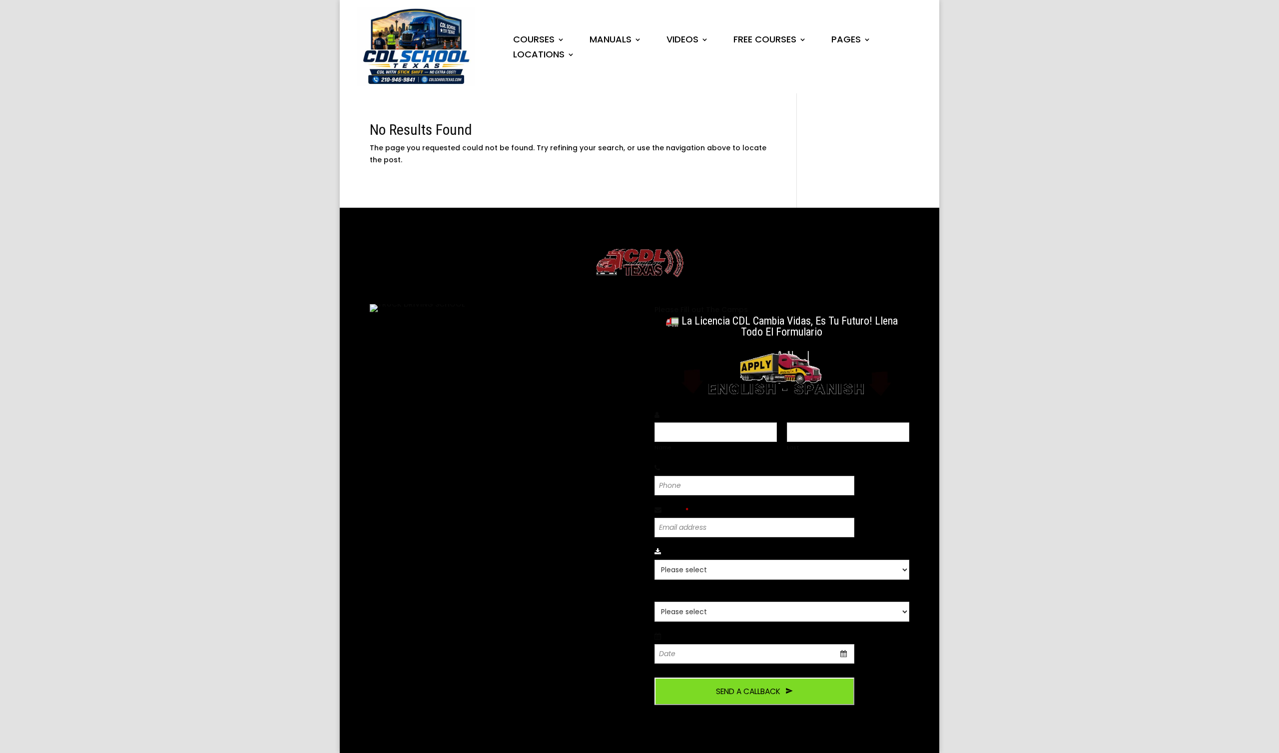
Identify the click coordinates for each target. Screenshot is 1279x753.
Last (793, 447)
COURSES (534, 40)
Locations (539, 55)
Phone (676, 468)
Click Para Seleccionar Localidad (725, 552)
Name (675, 415)
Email (676, 510)
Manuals (611, 40)
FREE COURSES (764, 40)
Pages (846, 40)
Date (674, 636)
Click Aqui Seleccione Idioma (709, 594)
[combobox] (754, 654)
